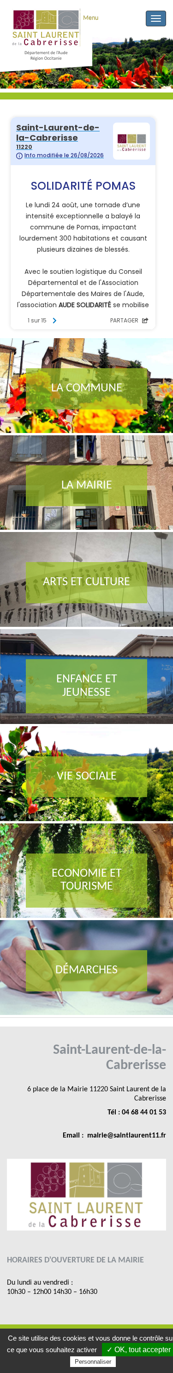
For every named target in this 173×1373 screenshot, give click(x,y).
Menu (90, 18)
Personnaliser (93, 1361)
